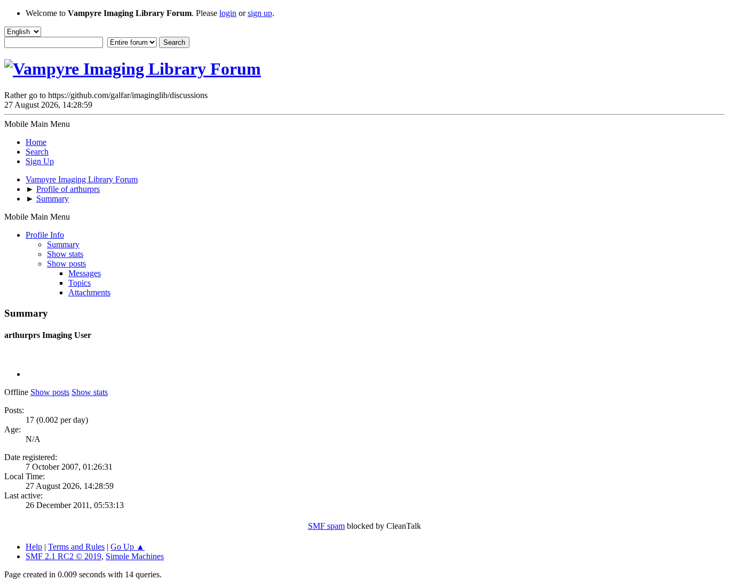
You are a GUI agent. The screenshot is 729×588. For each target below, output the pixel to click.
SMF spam (326, 525)
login (227, 13)
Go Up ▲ (127, 546)
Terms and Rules (76, 546)
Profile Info (45, 234)
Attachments (89, 292)
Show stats (65, 254)
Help (34, 546)
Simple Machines (135, 556)
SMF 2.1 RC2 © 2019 (63, 556)
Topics (79, 282)
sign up (260, 13)
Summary (63, 244)
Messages (84, 273)
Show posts (66, 263)
